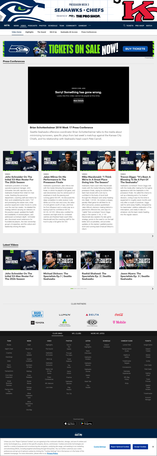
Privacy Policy (52, 453)
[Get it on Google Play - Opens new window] (86, 425)
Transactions (9, 371)
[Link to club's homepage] (7, 25)
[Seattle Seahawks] (78, 435)
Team (9, 341)
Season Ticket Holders (147, 387)
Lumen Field (127, 345)
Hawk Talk (88, 381)
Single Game (148, 345)
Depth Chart (9, 349)
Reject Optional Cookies (120, 447)
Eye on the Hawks (69, 347)
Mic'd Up (49, 359)
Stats (9, 361)
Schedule (106, 341)
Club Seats (148, 365)
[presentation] (153, 236)
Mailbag (29, 371)
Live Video (49, 387)
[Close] (153, 446)
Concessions (126, 367)
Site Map (29, 410)
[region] (78, 447)
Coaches (9, 353)
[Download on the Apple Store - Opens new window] (70, 424)
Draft (29, 345)
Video (49, 341)
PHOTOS (69, 341)
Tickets (148, 341)
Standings (9, 357)
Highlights (49, 345)
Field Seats (148, 369)
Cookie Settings (100, 447)
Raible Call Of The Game (49, 371)
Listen (87, 341)
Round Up (29, 349)
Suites (148, 361)
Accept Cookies (140, 447)
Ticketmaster (148, 393)
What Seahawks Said (29, 395)
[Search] (124, 25)
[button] (78, 100)
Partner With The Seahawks (9, 391)
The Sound (49, 349)
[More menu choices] (90, 25)
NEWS (29, 341)
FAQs (126, 383)
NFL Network (49, 383)
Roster (9, 345)
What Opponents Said (29, 404)
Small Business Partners (9, 383)
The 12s (69, 393)
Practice (69, 377)
